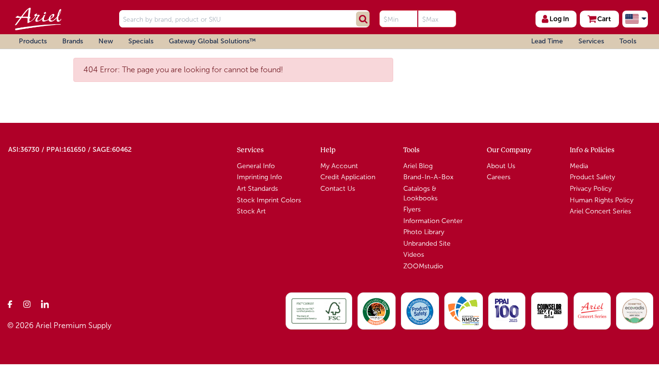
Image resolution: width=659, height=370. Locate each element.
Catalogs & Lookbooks (420, 193)
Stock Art (251, 211)
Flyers (412, 209)
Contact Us (337, 188)
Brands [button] (72, 41)
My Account (339, 166)
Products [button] (33, 41)
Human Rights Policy (601, 200)
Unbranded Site (427, 243)
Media (579, 166)
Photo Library (423, 232)
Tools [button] (627, 41)
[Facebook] (10, 304)
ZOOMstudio (423, 266)
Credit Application (347, 177)
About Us (501, 166)
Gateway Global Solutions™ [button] (212, 41)
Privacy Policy (591, 188)
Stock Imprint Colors (269, 200)
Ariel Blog (418, 166)
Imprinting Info (259, 177)
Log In (559, 19)
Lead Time (547, 41)
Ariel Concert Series (600, 211)
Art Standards (257, 188)
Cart (604, 19)
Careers (498, 177)
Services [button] (591, 41)
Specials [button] (140, 41)
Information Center (433, 221)
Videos (413, 254)
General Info (256, 166)
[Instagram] (27, 304)
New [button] (105, 41)
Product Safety (592, 177)
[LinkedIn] (45, 304)
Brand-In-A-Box (428, 177)
